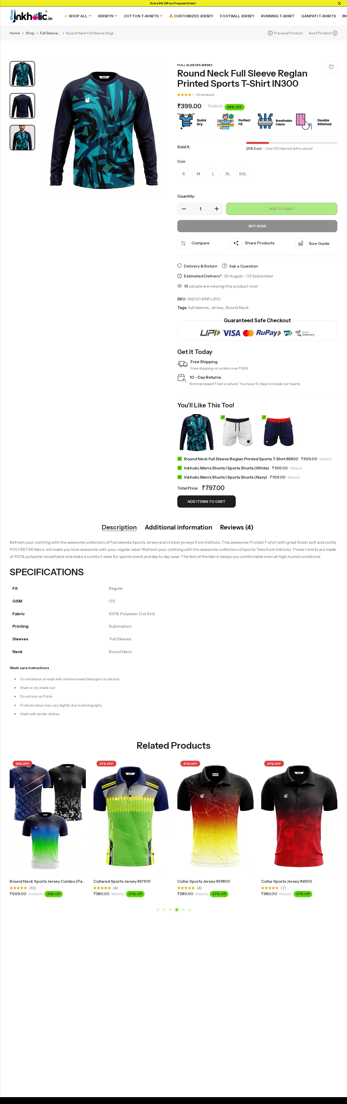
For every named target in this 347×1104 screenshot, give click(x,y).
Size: (181, 161)
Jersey (217, 307)
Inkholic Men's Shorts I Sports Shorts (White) (226, 467)
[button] (157, 909)
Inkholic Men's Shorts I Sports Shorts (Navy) (225, 477)
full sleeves (198, 307)
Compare (201, 242)
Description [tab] (119, 527)
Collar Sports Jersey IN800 (304, 881)
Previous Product (288, 33)
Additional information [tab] (178, 527)
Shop (30, 33)
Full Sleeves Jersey (50, 33)
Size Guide (319, 243)
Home (15, 33)
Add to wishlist (331, 67)
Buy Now (257, 226)
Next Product (320, 33)
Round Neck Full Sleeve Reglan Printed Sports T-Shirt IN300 (241, 458)
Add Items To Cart (206, 501)
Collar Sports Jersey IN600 (220, 881)
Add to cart (282, 209)
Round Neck (237, 307)
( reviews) (205, 94)
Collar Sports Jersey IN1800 (137, 881)
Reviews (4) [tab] (237, 527)
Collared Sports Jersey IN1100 (55, 881)
